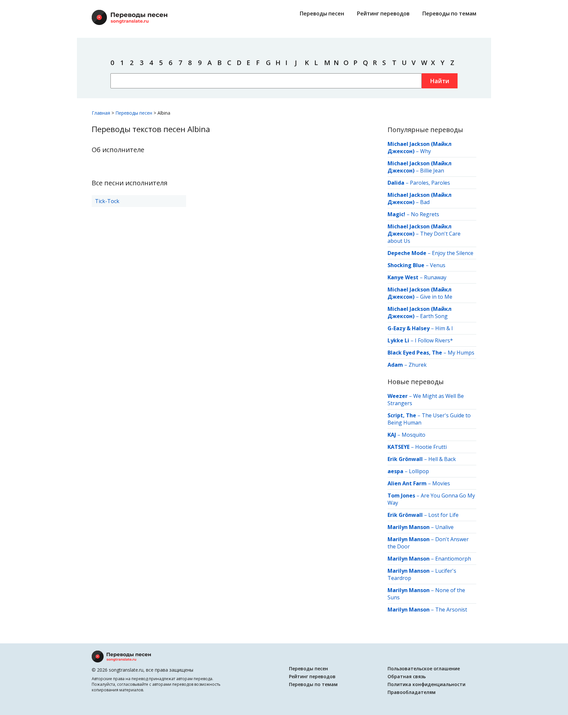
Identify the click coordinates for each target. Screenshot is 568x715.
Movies (441, 483)
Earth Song (434, 316)
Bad (425, 202)
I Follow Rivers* (434, 340)
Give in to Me (436, 296)
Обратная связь (407, 676)
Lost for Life (443, 515)
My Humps (461, 352)
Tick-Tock (107, 201)
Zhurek (418, 364)
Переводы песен (322, 13)
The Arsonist (451, 609)
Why (425, 151)
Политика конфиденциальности (426, 684)
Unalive (444, 527)
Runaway (435, 277)
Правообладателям (412, 692)
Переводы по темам (449, 13)
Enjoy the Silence (452, 253)
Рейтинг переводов (383, 13)
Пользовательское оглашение (424, 668)
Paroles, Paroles (430, 182)
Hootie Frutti (431, 446)
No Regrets (425, 214)
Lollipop (419, 471)
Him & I (444, 328)
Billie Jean (432, 170)
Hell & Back (442, 459)
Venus (437, 265)
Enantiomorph (453, 558)
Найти (439, 81)
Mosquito (413, 434)
